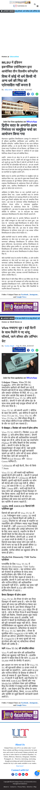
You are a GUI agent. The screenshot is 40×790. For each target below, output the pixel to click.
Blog (35, 787)
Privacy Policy (22, 787)
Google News (21, 297)
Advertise (30, 787)
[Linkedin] (23, 774)
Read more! (20, 766)
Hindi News (15, 322)
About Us (20, 744)
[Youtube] (26, 774)
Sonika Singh (9, 346)
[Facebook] (12, 774)
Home (4, 56)
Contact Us (13, 787)
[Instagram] (19, 774)
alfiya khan (8, 90)
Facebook (24, 294)
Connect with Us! (20, 770)
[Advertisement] (20, 34)
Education (14, 56)
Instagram (33, 294)
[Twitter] (16, 774)
